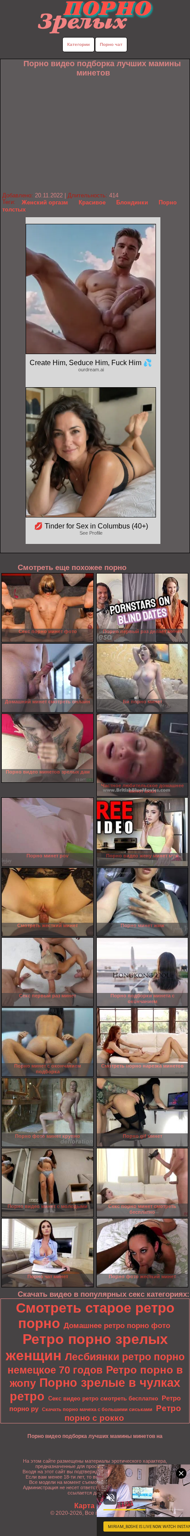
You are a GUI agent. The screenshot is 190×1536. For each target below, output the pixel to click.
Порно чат (111, 44)
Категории (78, 44)
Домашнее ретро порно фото (117, 1325)
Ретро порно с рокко (123, 1413)
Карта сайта (95, 1506)
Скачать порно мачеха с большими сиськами (97, 1409)
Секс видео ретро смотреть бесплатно (103, 1398)
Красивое (92, 202)
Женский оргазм (45, 202)
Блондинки (132, 202)
